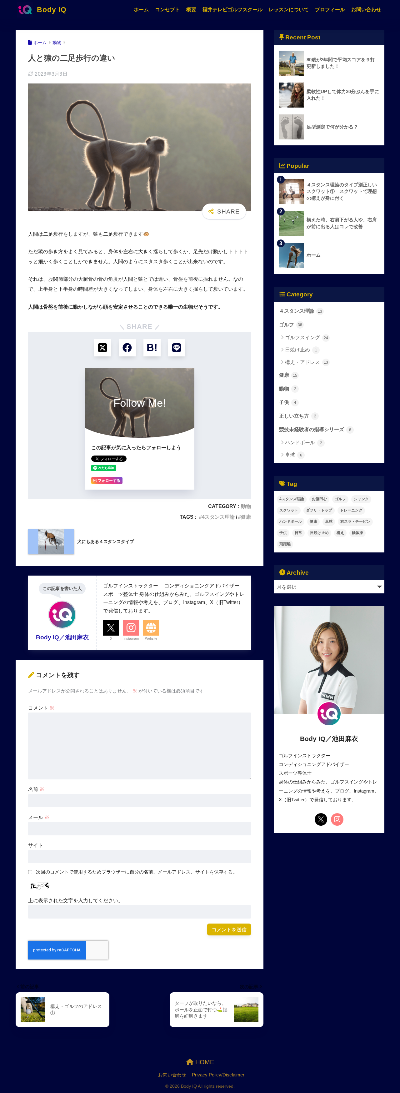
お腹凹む (319, 499)
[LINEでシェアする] (176, 347)
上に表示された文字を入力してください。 (75, 900)
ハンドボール (303, 442)
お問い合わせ (366, 9)
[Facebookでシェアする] (127, 347)
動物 (246, 506)
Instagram (131, 638)
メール (38, 817)
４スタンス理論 (300, 311)
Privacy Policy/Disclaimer (218, 1074)
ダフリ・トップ (319, 510)
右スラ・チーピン (355, 521)
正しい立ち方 (297, 416)
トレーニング (351, 510)
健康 (246, 517)
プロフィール (330, 9)
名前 (36, 789)
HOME (203, 1062)
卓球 (293, 454)
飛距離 (285, 544)
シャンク (361, 499)
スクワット (288, 510)
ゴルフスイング (306, 337)
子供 (287, 402)
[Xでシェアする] (102, 347)
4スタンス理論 (218, 517)
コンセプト (167, 9)
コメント (41, 708)
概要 (191, 9)
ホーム (141, 9)
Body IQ (51, 10)
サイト (35, 845)
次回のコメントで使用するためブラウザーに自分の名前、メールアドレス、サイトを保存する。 (137, 871)
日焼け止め (301, 349)
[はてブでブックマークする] (152, 347)
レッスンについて (289, 9)
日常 (298, 533)
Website (151, 638)
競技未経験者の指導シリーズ (315, 429)
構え (340, 533)
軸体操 (357, 533)
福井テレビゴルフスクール (232, 9)
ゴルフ (290, 324)
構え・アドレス (306, 362)
